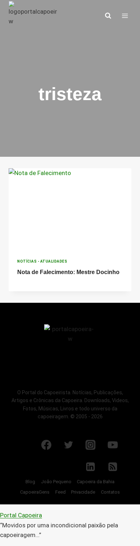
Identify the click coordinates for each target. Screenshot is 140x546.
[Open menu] (124, 15)
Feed (60, 492)
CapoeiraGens (35, 492)
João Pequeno (56, 481)
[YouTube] (113, 445)
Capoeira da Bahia (96, 481)
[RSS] (113, 467)
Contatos (110, 492)
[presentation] (70, 209)
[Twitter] (69, 445)
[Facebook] (46, 445)
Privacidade (83, 492)
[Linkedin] (90, 467)
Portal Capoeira (21, 515)
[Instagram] (90, 445)
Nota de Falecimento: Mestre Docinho (68, 272)
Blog (30, 481)
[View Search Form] (108, 15)
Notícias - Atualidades (42, 261)
